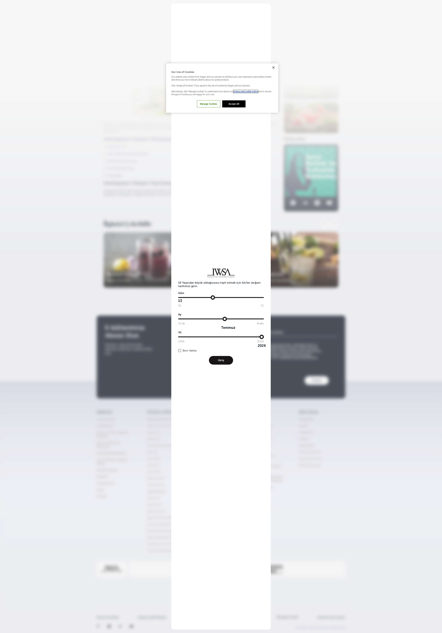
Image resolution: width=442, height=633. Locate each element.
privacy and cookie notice (245, 91)
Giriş (221, 360)
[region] (222, 88)
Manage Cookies (208, 104)
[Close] (273, 67)
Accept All (234, 104)
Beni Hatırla (189, 350)
